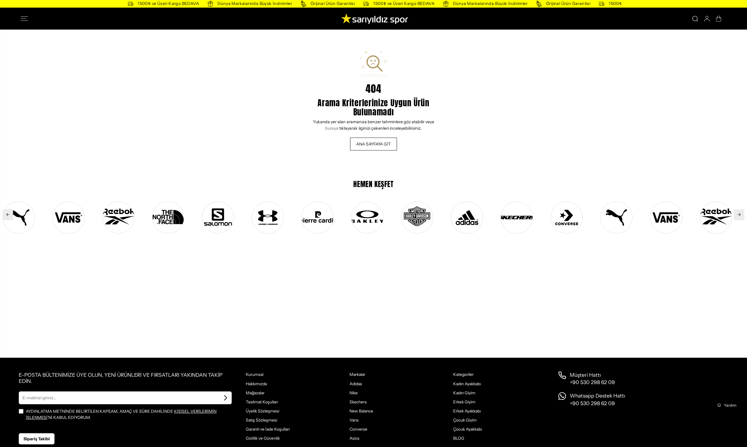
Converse (358, 429)
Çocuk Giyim (465, 420)
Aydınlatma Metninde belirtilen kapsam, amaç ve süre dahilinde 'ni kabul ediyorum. (121, 414)
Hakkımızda (256, 383)
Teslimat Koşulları (262, 402)
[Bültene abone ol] (226, 398)
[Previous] (8, 215)
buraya (331, 128)
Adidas (355, 383)
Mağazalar (255, 392)
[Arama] (695, 18)
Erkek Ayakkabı (467, 411)
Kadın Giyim (464, 392)
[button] (26, 18)
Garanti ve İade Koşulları (268, 429)
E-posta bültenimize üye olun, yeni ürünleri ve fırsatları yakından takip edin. (120, 378)
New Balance (361, 411)
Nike (353, 392)
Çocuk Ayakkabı (467, 429)
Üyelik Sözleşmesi (262, 411)
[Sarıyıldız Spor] (373, 18)
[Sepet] (718, 18)
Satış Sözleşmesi (261, 420)
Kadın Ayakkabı (467, 383)
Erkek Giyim (464, 402)
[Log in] (707, 18)
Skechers (358, 402)
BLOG (458, 438)
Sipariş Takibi (36, 438)
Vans (354, 420)
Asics (354, 438)
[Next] (739, 215)
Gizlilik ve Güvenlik (263, 438)
